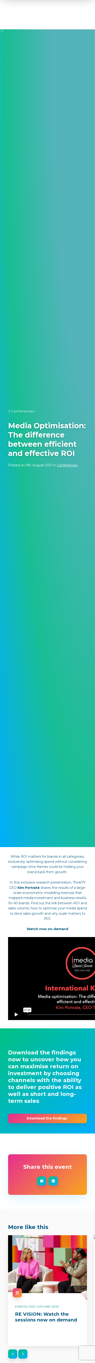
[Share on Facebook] (41, 1181)
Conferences (22, 411)
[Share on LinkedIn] (53, 1181)
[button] (12, 1354)
